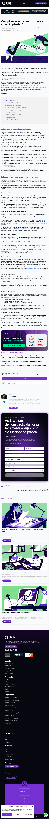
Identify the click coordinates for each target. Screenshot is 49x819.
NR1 (5, 748)
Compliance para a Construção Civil (12, 700)
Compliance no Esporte (9, 705)
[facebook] (6, 650)
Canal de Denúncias (9, 663)
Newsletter (7, 689)
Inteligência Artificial (9, 735)
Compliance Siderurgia (9, 710)
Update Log (7, 740)
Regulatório (7, 671)
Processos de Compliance (10, 668)
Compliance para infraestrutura (11, 717)
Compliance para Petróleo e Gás (11, 698)
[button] (32, 806)
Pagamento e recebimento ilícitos (13, 114)
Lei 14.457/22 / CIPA (9, 756)
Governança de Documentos (10, 665)
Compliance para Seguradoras (10, 702)
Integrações (7, 737)
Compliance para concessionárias (11, 718)
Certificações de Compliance (10, 759)
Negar (17, 814)
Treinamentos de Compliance (10, 666)
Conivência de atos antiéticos (12, 119)
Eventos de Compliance (9, 686)
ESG (5, 753)
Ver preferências (28, 814)
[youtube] (13, 650)
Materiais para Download (9, 684)
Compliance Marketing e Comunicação (12, 712)
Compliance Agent (8, 670)
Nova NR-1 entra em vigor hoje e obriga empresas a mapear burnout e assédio (22, 530)
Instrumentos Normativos (10, 754)
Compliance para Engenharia (10, 707)
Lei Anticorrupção (8, 749)
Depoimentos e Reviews (9, 687)
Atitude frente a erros (10, 117)
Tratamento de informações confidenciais (14, 110)
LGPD (6, 751)
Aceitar (6, 814)
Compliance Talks (8, 691)
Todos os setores (8, 723)
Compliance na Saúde (9, 703)
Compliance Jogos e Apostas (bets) (11, 713)
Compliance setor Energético (10, 708)
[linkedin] (4, 402)
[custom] (16, 650)
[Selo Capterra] (19, 654)
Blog (5, 682)
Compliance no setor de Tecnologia (11, 720)
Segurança (7, 739)
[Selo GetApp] (9, 655)
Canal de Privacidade (9, 673)
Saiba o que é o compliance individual (13, 105)
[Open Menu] (24, 3)
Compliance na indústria (9, 715)
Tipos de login (7, 742)
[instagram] (8, 650)
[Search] (3, 383)
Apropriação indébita (10, 115)
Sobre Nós (7, 679)
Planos (6, 681)
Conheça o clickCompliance (11, 121)
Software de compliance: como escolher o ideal (16, 612)
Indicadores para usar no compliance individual (15, 107)
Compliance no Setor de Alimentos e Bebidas (13, 721)
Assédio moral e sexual (10, 112)
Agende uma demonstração (8, 365)
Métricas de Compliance (9, 757)
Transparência (8, 109)
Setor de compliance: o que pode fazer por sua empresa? (19, 572)
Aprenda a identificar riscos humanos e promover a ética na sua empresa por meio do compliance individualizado (24, 103)
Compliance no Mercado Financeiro (11, 697)
